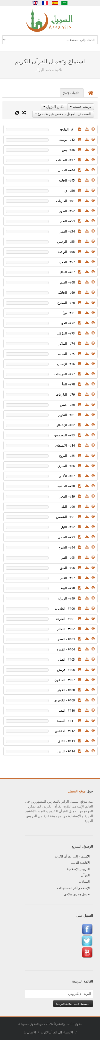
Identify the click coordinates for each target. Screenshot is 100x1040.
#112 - (65, 731)
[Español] (55, 3)
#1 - (67, 129)
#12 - (66, 139)
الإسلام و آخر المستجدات (73, 888)
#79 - (65, 394)
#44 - (66, 170)
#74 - (67, 343)
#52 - (67, 211)
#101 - (65, 618)
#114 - (66, 751)
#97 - (67, 578)
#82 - (66, 425)
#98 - (67, 588)
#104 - (66, 649)
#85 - (67, 455)
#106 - (66, 669)
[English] (35, 3)
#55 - (66, 241)
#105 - (66, 659)
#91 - (65, 517)
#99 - (66, 598)
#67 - (67, 272)
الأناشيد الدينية (80, 862)
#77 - (64, 374)
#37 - (65, 160)
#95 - (68, 557)
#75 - (66, 353)
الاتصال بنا (30, 1032)
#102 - (66, 629)
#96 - (67, 568)
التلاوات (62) (72, 93)
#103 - (66, 639)
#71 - (68, 313)
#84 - (65, 445)
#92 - (68, 527)
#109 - (64, 700)
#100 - (65, 608)
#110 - (66, 710)
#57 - (67, 262)
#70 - (66, 302)
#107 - (64, 680)
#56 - (66, 252)
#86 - (66, 466)
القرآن (85, 875)
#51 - (65, 201)
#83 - (64, 435)
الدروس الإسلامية (78, 869)
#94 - (66, 547)
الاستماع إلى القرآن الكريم (72, 856)
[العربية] (64, 3)
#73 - (66, 333)
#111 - (66, 720)
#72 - (68, 323)
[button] (93, 129)
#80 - (67, 404)
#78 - (68, 384)
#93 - (66, 537)
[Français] (45, 3)
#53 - (67, 221)
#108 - (66, 690)
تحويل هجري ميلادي (77, 894)
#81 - (66, 415)
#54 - (67, 231)
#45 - (66, 180)
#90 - (68, 506)
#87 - (67, 476)
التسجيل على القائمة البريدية (73, 1004)
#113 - (66, 741)
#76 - (66, 364)
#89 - (67, 496)
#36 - (68, 150)
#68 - (67, 282)
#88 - (66, 486)
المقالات (84, 881)
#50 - (70, 190)
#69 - (66, 292)
